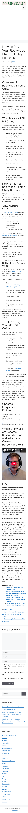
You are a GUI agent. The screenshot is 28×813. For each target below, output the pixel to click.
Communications (7, 748)
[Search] (24, 694)
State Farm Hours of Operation (11, 712)
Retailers (4, 786)
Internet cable (6, 768)
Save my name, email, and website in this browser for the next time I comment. (14, 666)
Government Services (8, 761)
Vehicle (4, 802)
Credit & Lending (7, 750)
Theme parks (6, 794)
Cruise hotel (5, 753)
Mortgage (5, 779)
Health (4, 763)
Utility (4, 797)
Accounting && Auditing (9, 735)
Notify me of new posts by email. (13, 678)
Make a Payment (17, 271)
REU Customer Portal (11, 212)
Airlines (4, 738)
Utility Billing (8, 609)
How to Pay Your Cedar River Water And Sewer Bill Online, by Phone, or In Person (16, 593)
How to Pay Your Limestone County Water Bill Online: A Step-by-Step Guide (14, 614)
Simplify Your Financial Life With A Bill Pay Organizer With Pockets (15, 599)
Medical (4, 773)
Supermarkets (6, 791)
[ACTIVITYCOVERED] (14, 3)
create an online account (9, 235)
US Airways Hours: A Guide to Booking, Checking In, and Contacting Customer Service (13, 721)
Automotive (5, 743)
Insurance (5, 766)
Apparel (4, 740)
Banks (4, 745)
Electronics (5, 756)
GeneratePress (14, 810)
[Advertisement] (14, 26)
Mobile (4, 776)
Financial (5, 758)
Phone (4, 781)
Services (4, 789)
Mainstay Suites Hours (9, 709)
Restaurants (5, 784)
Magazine (5, 771)
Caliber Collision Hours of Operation (13, 707)
